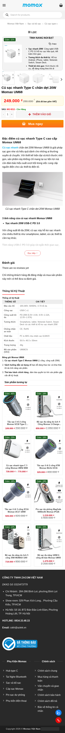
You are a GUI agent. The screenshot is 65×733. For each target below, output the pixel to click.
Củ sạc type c (51, 23)
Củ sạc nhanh (10, 147)
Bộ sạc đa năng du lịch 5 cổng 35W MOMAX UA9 (16, 556)
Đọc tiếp (32, 253)
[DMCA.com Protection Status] (49, 729)
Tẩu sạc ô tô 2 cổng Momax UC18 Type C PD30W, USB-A (16, 423)
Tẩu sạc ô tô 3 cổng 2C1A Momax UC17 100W (17, 510)
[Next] (58, 53)
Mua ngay (35, 124)
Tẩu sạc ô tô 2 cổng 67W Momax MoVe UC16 (48, 466)
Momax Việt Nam (15, 23)
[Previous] (6, 53)
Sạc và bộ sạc (34, 23)
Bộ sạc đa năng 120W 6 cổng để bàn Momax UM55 (48, 556)
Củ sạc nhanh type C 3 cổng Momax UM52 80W (16, 466)
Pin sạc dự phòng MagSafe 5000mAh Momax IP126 (48, 510)
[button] (4, 5)
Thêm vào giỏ (41, 114)
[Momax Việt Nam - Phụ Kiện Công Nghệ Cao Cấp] (32, 5)
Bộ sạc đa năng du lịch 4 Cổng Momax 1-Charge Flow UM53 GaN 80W (48, 423)
